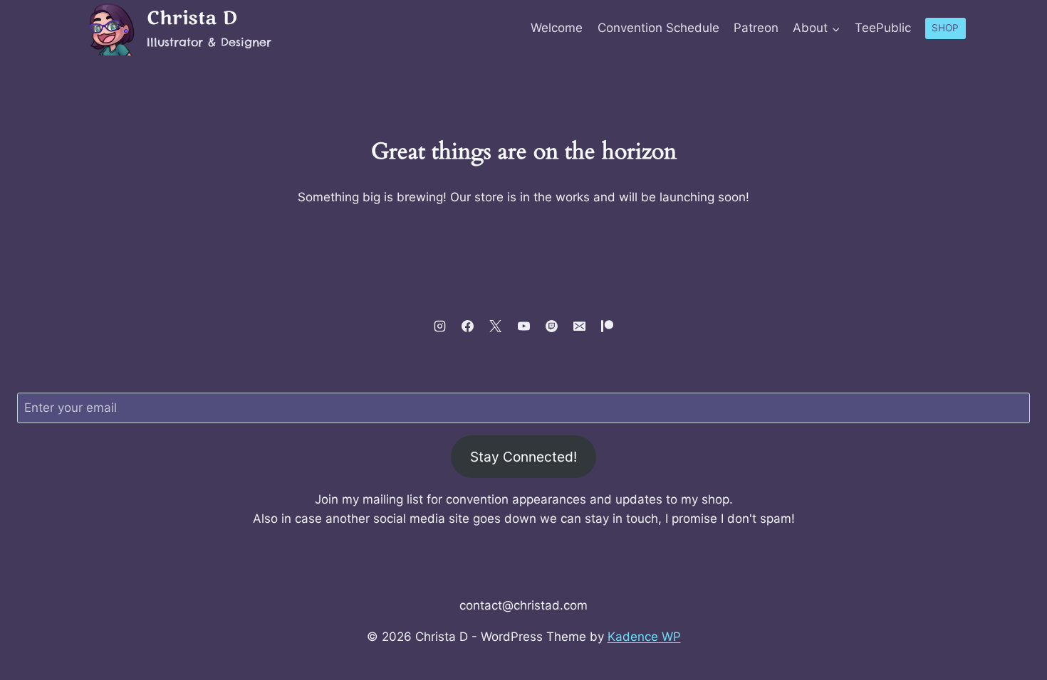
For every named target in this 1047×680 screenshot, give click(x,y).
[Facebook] (468, 326)
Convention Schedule (658, 28)
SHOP (945, 27)
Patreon (756, 28)
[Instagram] (440, 326)
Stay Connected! (523, 456)
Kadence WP (644, 636)
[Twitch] (551, 326)
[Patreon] (607, 326)
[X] (496, 326)
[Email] (579, 326)
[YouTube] (523, 326)
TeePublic (883, 28)
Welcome (557, 28)
